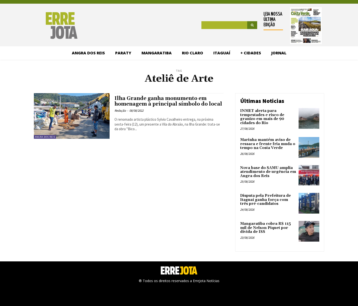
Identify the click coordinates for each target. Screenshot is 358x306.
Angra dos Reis (45, 136)
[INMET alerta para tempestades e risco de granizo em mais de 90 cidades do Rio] (309, 118)
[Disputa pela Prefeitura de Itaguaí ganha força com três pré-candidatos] (309, 203)
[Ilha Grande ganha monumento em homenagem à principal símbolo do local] (72, 116)
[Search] (252, 25)
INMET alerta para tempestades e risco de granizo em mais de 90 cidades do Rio (262, 117)
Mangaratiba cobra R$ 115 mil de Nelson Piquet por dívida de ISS (265, 227)
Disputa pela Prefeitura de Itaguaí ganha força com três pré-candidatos (265, 199)
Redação (120, 111)
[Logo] (41, 25)
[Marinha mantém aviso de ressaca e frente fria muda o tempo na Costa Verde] (309, 147)
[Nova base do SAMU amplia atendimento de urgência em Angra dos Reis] (309, 175)
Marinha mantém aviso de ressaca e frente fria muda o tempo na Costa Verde (267, 144)
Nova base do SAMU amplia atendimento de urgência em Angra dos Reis (268, 172)
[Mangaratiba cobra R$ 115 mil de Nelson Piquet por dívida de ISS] (309, 231)
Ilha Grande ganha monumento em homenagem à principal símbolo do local (168, 101)
